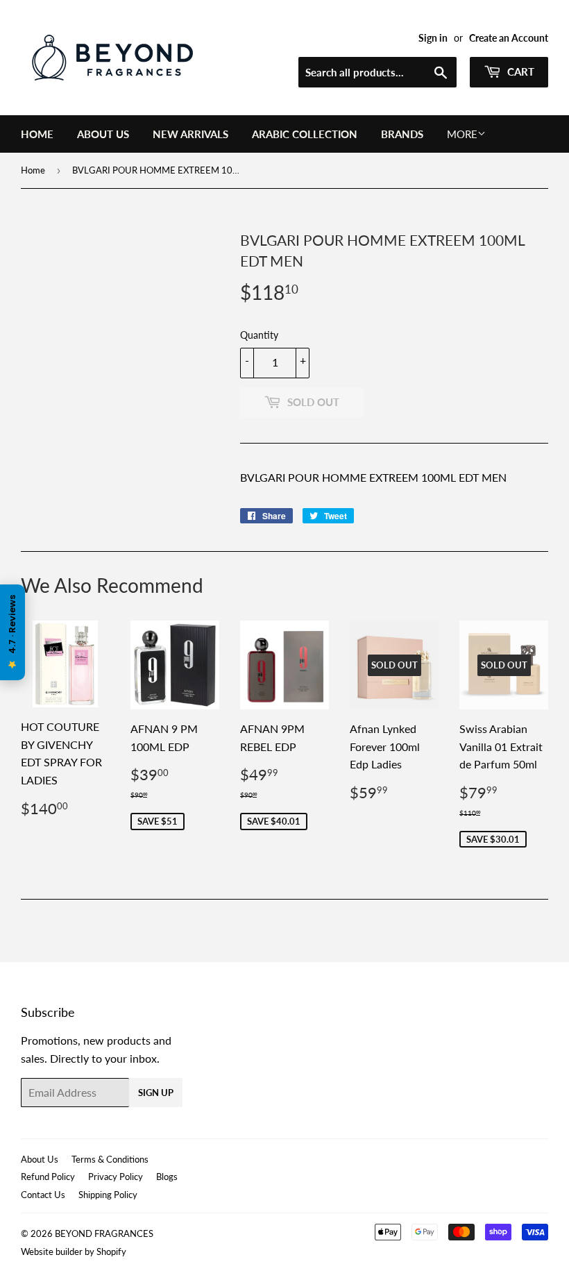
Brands (402, 134)
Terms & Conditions (109, 1159)
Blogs (167, 1176)
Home (37, 134)
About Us (103, 134)
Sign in (433, 38)
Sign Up (155, 1092)
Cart (519, 71)
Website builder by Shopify (73, 1251)
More (462, 134)
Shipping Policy (107, 1194)
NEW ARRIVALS (190, 134)
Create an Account (508, 38)
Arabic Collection (304, 134)
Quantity (259, 335)
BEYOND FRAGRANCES (104, 1233)
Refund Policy (48, 1176)
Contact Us (43, 1194)
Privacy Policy (115, 1176)
